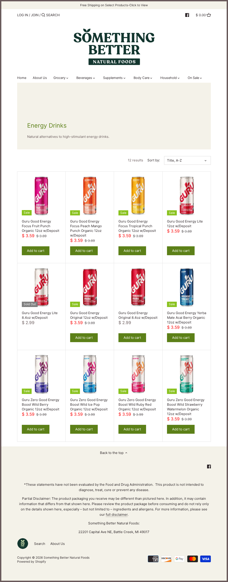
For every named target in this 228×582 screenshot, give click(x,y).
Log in (22, 15)
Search (39, 544)
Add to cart (35, 251)
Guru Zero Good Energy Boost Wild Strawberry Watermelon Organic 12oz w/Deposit (185, 407)
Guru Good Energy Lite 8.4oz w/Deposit (40, 315)
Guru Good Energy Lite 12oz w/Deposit (185, 223)
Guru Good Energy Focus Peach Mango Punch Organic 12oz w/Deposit (86, 228)
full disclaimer (117, 514)
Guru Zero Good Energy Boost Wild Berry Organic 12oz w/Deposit (40, 404)
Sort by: (153, 160)
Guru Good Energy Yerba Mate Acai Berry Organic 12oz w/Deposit (186, 317)
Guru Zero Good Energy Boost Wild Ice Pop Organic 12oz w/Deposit (89, 404)
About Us (57, 544)
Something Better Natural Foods (67, 557)
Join (35, 15)
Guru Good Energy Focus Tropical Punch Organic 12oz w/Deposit (137, 226)
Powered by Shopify (31, 561)
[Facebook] (187, 15)
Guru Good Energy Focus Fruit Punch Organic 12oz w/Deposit (40, 226)
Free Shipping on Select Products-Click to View (114, 5)
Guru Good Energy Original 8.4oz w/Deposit (137, 315)
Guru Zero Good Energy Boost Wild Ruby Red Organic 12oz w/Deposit (137, 404)
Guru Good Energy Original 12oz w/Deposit (89, 315)
